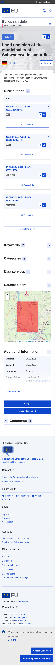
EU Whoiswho (8, 569)
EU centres (26, 624)
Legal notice (7, 514)
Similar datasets (26, 411)
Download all (26, 229)
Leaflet (18, 341)
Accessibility (7, 522)
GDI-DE (12, 63)
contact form (20, 621)
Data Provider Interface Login (15, 577)
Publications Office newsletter (15, 542)
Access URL (29, 125)
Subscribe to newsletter (12, 481)
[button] (45, 2)
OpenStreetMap (29, 341)
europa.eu (23, 601)
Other (7, 499)
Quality (26, 403)
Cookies (6, 518)
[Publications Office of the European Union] (26, 450)
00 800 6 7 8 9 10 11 (18, 614)
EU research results (11, 565)
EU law (5, 556)
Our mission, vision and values (16, 539)
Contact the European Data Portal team (20, 477)
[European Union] (26, 595)
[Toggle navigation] (50, 24)
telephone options (19, 617)
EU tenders (7, 561)
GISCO (48, 341)
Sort (8, 98)
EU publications (9, 574)
